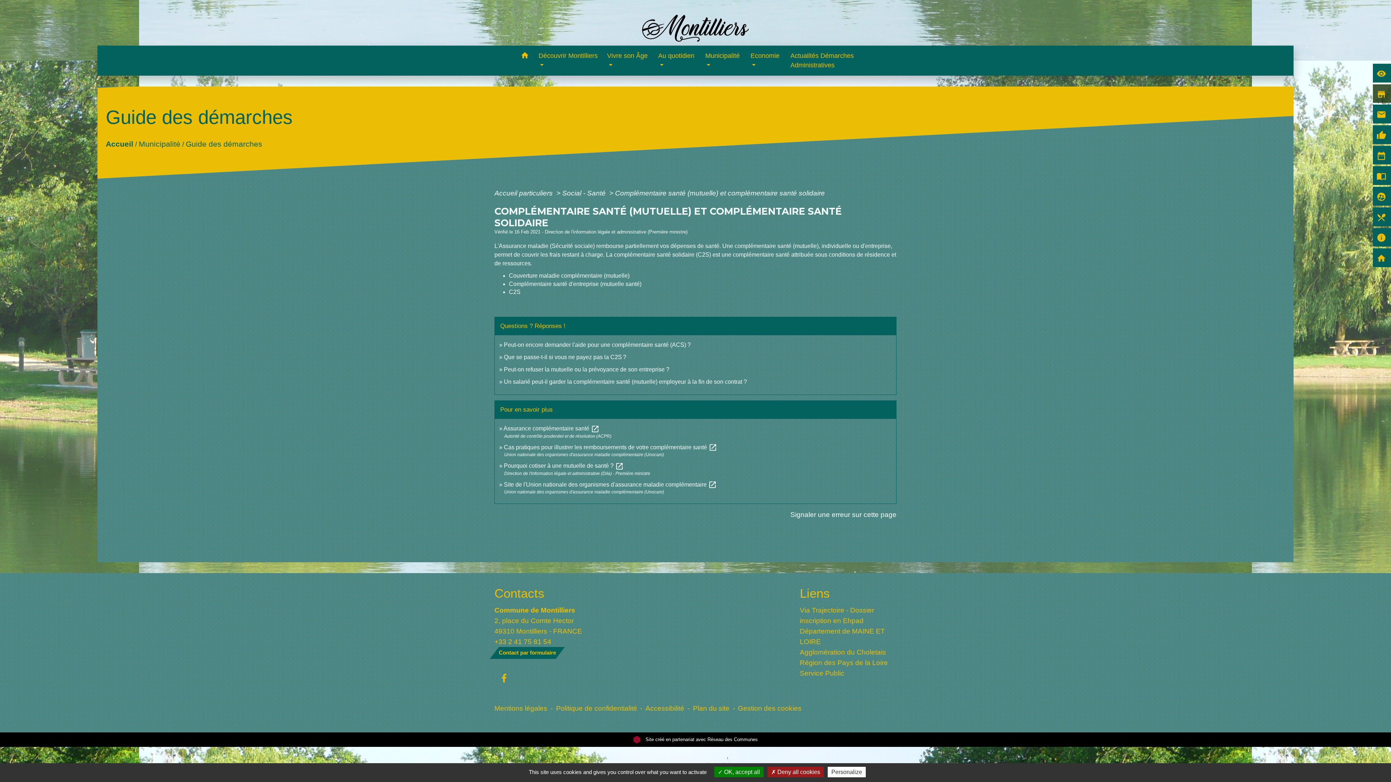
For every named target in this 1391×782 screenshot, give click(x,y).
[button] (524, 57)
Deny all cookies (798, 772)
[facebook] (504, 678)
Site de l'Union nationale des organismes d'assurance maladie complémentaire (610, 485)
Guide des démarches (223, 143)
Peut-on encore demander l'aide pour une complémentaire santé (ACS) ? (597, 345)
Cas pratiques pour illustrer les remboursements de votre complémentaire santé (610, 447)
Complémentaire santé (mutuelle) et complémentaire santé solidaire (720, 193)
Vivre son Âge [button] (627, 55)
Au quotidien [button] (676, 55)
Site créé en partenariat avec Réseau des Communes (701, 739)
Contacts (519, 593)
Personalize (846, 772)
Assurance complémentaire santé (552, 428)
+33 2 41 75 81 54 (522, 642)
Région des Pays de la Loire (844, 663)
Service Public (822, 673)
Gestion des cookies (770, 708)
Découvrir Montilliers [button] (568, 55)
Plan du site (711, 708)
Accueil (119, 143)
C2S (515, 292)
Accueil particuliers (524, 193)
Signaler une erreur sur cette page (843, 514)
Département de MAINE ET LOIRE (842, 636)
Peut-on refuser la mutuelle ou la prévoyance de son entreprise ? (586, 369)
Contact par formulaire (527, 652)
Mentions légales (520, 708)
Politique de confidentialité (596, 708)
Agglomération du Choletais (843, 652)
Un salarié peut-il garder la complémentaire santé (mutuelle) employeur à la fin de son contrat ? (625, 382)
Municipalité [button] (722, 55)
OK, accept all (741, 772)
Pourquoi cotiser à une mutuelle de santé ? (564, 466)
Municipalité (159, 143)
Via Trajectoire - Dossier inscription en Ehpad (837, 615)
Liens (815, 593)
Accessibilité (665, 708)
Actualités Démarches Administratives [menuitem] (822, 60)
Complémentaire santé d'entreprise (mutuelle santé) (575, 284)
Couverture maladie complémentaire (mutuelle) (569, 276)
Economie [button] (765, 55)
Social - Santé (584, 193)
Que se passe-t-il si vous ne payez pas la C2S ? (565, 357)
